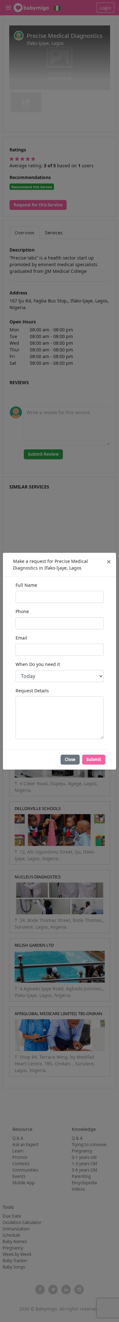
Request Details (32, 691)
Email (21, 638)
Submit (93, 759)
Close (70, 759)
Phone (22, 611)
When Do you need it (38, 664)
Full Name (26, 585)
